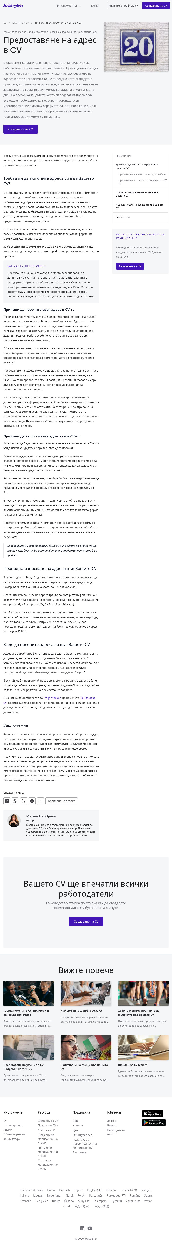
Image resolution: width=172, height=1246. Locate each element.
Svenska (26, 1201)
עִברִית (148, 1201)
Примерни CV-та (49, 1125)
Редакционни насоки (116, 1132)
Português (96, 1195)
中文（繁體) (102, 1206)
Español (111, 1190)
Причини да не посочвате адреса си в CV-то (143, 181)
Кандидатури (11, 1139)
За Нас (111, 1121)
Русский (116, 1201)
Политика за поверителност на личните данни (85, 1144)
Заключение (123, 217)
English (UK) (94, 1190)
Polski (81, 1195)
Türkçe (56, 1201)
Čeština (69, 1201)
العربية (67, 1206)
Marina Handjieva (28, 32)
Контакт (78, 1125)
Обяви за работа (14, 1134)
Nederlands (54, 1195)
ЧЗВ (75, 1121)
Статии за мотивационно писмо (48, 1164)
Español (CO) (129, 1190)
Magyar (38, 1195)
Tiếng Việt (41, 1201)
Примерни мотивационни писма (48, 1152)
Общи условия (82, 1135)
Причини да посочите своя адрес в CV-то (142, 174)
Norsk (70, 1195)
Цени (95, 6)
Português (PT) (116, 1195)
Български (100, 1201)
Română (135, 1195)
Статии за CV (21, 22)
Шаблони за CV (48, 1121)
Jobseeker (90, 1238)
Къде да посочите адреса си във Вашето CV (139, 206)
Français (146, 1190)
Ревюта (112, 1125)
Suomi (148, 1195)
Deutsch (64, 1190)
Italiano (24, 1195)
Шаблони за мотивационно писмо (48, 1139)
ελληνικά (84, 1201)
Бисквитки (79, 1152)
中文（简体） (83, 1206)
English (78, 1190)
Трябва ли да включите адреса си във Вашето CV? (138, 166)
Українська (133, 1201)
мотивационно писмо (13, 1127)
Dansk (51, 1190)
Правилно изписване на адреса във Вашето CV (137, 194)
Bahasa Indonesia (32, 1190)
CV (4, 22)
